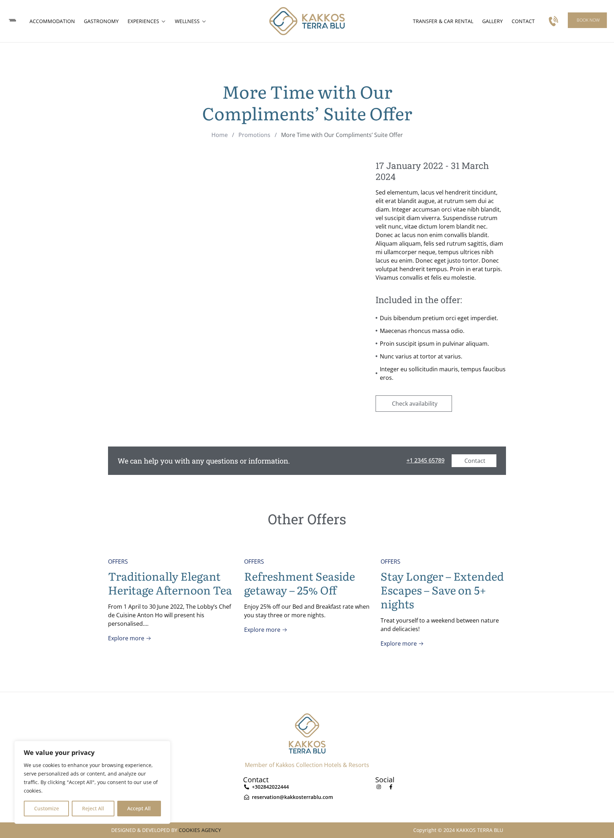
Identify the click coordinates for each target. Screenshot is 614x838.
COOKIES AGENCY (200, 830)
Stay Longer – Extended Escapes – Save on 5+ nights (442, 590)
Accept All (139, 808)
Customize (46, 808)
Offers (118, 561)
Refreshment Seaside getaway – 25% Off (299, 583)
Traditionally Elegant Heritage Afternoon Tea (170, 583)
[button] (587, 20)
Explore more (127, 638)
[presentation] (118, 609)
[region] (92, 782)
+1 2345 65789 (425, 460)
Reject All (93, 808)
